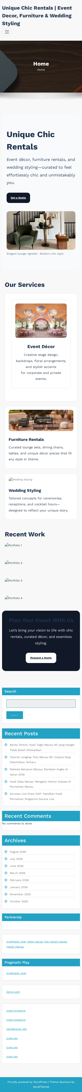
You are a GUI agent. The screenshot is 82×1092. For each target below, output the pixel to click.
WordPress (40, 1082)
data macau (35, 941)
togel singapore (16, 1019)
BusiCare (66, 1082)
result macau (15, 946)
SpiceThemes (41, 1086)
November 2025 (20, 894)
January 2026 (19, 887)
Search (10, 691)
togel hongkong (16, 1010)
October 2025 (19, 901)
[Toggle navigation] (7, 31)
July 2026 (16, 858)
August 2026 (18, 851)
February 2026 (19, 880)
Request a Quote (41, 657)
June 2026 (16, 866)
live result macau (55, 941)
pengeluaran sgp (16, 1029)
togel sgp (12, 1038)
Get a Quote (18, 197)
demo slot (13, 991)
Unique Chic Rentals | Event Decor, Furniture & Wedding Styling (37, 15)
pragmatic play (16, 941)
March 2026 (17, 873)
